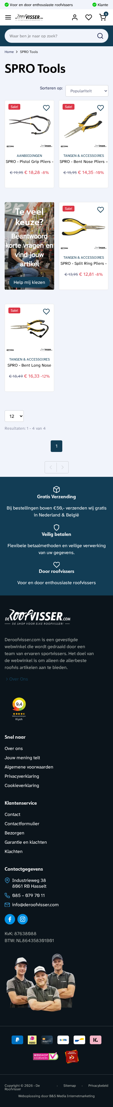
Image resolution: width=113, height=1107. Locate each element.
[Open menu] (8, 17)
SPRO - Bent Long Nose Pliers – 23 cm (29, 365)
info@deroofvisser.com (35, 905)
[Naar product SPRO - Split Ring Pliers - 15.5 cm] (83, 226)
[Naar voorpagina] (29, 17)
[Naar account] (74, 17)
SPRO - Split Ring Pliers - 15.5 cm (84, 263)
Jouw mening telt (22, 758)
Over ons (14, 748)
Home (9, 51)
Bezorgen (14, 833)
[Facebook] (10, 919)
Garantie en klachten (26, 842)
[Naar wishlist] (88, 17)
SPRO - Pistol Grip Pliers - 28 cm (29, 161)
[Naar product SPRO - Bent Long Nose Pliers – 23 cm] (29, 328)
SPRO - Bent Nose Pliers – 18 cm (84, 161)
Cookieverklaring (22, 785)
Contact (12, 814)
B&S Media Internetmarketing (72, 1096)
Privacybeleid (98, 1086)
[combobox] (56, 36)
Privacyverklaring (22, 776)
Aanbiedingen (29, 155)
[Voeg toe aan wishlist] (46, 108)
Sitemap (69, 1086)
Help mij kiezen (29, 282)
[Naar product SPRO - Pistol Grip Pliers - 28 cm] (29, 124)
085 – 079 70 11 (28, 895)
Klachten (14, 851)
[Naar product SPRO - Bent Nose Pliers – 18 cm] (83, 124)
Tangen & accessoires (83, 155)
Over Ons (18, 679)
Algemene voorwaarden (29, 767)
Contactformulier (22, 824)
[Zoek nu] (100, 36)
